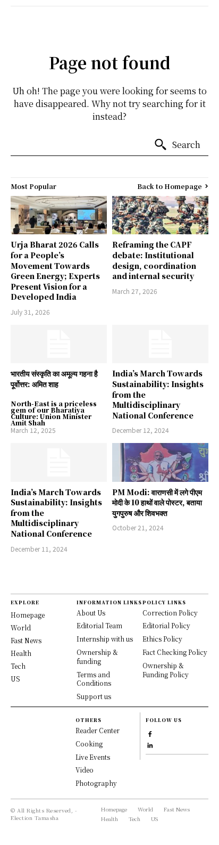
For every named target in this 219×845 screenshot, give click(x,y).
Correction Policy (170, 612)
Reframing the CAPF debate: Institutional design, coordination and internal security (154, 260)
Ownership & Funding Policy (165, 670)
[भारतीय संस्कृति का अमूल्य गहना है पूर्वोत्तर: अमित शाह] (59, 344)
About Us (91, 612)
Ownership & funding (97, 656)
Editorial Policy (166, 625)
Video (84, 769)
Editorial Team (99, 625)
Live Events (92, 756)
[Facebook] (150, 732)
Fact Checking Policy (174, 652)
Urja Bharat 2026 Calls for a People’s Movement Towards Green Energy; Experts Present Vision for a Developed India (55, 270)
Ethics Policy (162, 638)
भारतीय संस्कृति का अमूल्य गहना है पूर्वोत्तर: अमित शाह (54, 378)
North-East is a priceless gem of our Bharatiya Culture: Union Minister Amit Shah (54, 413)
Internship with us (105, 638)
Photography (96, 782)
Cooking (89, 743)
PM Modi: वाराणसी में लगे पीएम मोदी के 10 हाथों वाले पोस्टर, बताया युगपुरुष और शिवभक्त (157, 502)
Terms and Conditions (94, 679)
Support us (94, 696)
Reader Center (97, 730)
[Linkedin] (150, 744)
